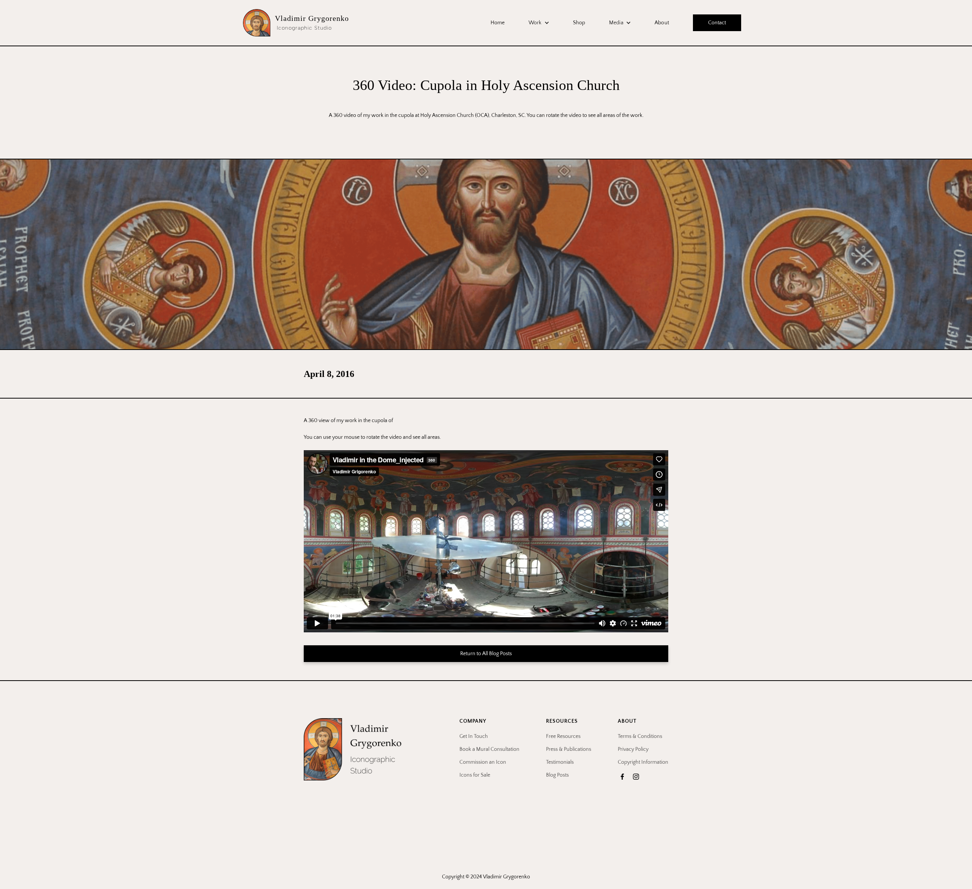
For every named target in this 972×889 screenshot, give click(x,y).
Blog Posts (557, 775)
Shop (579, 23)
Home (498, 23)
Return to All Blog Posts (486, 654)
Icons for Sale (474, 775)
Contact (717, 23)
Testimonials (560, 762)
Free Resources (563, 736)
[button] (539, 22)
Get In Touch (473, 736)
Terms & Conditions (640, 736)
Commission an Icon (482, 762)
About (662, 23)
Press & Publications (568, 749)
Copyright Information (643, 762)
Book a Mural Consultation (489, 749)
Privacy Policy (633, 749)
